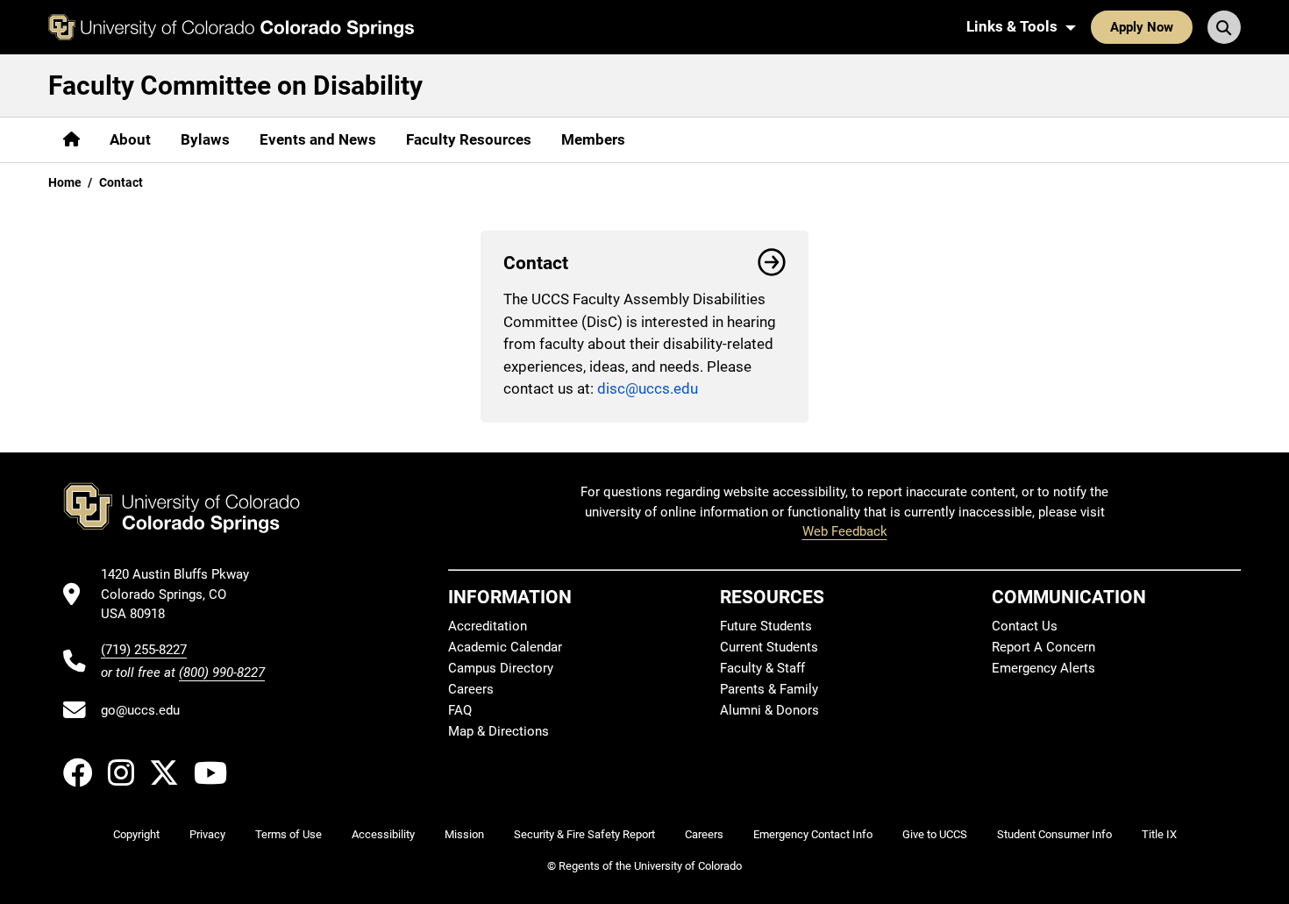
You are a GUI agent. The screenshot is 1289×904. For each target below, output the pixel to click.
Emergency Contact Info (812, 834)
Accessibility (383, 834)
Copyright (136, 834)
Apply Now (1141, 27)
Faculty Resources (468, 139)
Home (65, 182)
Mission (464, 834)
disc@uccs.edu (647, 388)
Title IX (1159, 834)
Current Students (769, 647)
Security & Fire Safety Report (584, 834)
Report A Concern (1043, 647)
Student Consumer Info (1054, 834)
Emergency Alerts (1043, 668)
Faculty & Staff (762, 668)
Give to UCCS (934, 834)
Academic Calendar (505, 647)
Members (593, 139)
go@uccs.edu (140, 710)
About (130, 139)
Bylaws (205, 139)
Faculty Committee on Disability (235, 85)
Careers (471, 689)
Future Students (766, 626)
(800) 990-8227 (222, 672)
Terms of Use (288, 834)
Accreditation (487, 626)
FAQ (460, 710)
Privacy (207, 834)
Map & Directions (498, 731)
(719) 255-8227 (144, 650)
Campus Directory (500, 668)
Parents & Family (769, 689)
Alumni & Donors (769, 710)
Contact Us (1025, 626)
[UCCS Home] (231, 27)
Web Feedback (844, 531)
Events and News (318, 139)
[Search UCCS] (1224, 27)
